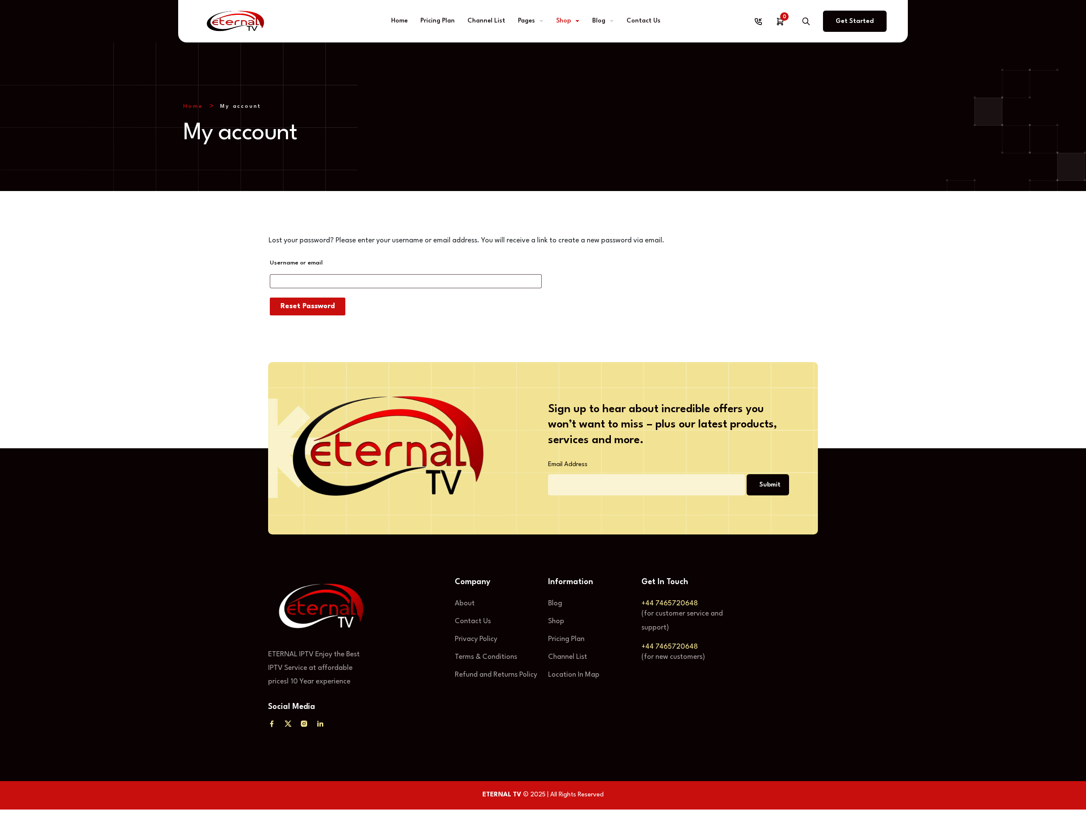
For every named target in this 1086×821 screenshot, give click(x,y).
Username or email (296, 263)
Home (399, 21)
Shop (563, 21)
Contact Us (644, 21)
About (465, 603)
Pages (526, 21)
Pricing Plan (437, 21)
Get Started (855, 21)
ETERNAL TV (501, 795)
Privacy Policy (476, 639)
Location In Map (573, 674)
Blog (598, 21)
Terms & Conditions (486, 657)
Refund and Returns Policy (496, 674)
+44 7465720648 (669, 603)
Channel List (486, 21)
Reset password (307, 306)
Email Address (568, 464)
